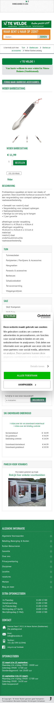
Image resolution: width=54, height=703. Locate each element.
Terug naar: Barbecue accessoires (21, 82)
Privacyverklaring (10, 561)
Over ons (6, 556)
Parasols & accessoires (16, 270)
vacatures (6, 576)
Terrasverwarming (14, 285)
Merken (5, 581)
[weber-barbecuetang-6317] (15, 143)
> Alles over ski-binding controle (27, 426)
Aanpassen (25, 384)
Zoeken (43, 37)
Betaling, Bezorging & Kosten (15, 541)
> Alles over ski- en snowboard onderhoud (27, 423)
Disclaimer (7, 566)
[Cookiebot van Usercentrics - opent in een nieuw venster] (38, 316)
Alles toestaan (27, 375)
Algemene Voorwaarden (13, 536)
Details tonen (37, 366)
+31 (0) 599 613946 (16, 642)
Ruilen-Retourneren (11, 546)
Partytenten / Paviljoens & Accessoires (23, 260)
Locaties (5, 571)
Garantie (6, 551)
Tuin (23, 47)
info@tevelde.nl (14, 635)
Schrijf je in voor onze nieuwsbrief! (19, 396)
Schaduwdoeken (13, 280)
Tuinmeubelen (12, 255)
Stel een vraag (14, 173)
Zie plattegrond (14, 629)
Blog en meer (8, 586)
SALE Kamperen (13, 307)
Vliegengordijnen (14, 291)
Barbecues (34, 47)
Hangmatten (11, 265)
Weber (10, 179)
